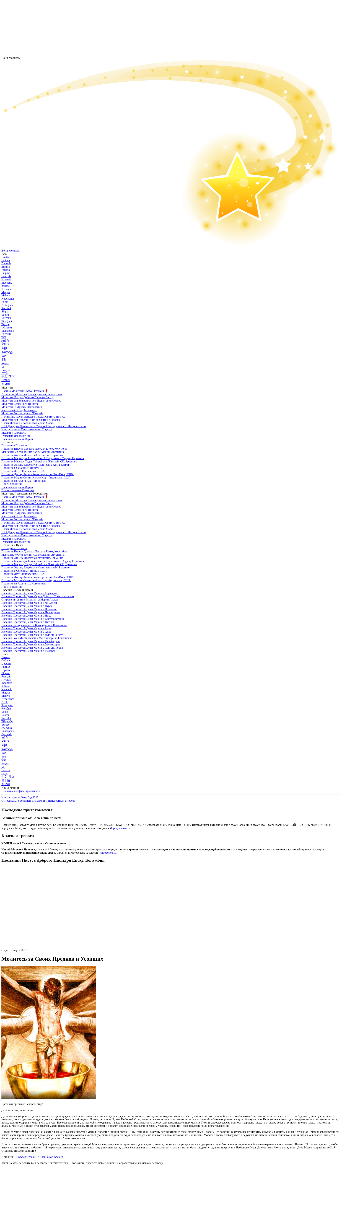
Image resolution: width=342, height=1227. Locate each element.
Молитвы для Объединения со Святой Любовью (31, 419)
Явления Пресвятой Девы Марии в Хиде (26, 631)
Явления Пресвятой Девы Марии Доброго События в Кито (37, 596)
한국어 (5, 383)
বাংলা (3, 337)
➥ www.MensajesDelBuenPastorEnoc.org (39, 1156)
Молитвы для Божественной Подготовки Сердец (31, 400)
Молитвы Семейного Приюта (19, 403)
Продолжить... (120, 828)
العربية (5, 363)
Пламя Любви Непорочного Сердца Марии (27, 422)
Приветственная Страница (17, 490)
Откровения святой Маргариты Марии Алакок (29, 599)
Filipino (5, 273)
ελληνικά (6, 327)
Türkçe (5, 324)
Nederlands (7, 298)
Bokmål (5, 256)
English (5, 266)
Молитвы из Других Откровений (21, 406)
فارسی (5, 369)
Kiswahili (6, 289)
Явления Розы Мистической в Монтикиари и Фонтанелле (36, 638)
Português (7, 305)
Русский (6, 333)
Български (7, 330)
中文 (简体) (8, 376)
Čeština (5, 260)
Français (6, 276)
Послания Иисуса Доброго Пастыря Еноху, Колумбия (34, 448)
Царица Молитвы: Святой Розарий (24, 390)
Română (6, 308)
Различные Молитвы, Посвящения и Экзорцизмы (31, 394)
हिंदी (3, 359)
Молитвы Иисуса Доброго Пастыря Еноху (27, 397)
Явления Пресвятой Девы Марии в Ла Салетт (29, 602)
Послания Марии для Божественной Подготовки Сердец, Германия (42, 458)
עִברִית (4, 373)
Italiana (5, 285)
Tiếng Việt (7, 321)
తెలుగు (5, 343)
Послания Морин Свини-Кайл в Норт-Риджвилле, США (36, 477)
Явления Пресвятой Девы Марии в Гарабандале (30, 641)
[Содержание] (28, 919)
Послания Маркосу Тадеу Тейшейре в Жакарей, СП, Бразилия (39, 461)
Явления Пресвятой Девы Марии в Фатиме (27, 621)
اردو (3, 366)
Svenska (6, 317)
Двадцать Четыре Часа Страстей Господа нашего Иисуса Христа (43, 426)
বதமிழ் (5, 340)
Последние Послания (14, 445)
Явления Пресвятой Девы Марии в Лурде (26, 605)
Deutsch (6, 263)
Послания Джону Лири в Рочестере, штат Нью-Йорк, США (37, 474)
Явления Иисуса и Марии (17, 439)
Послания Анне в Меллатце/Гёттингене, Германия (32, 455)
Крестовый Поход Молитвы (18, 410)
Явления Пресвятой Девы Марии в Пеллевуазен (30, 612)
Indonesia (6, 282)
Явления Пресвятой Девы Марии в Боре (26, 628)
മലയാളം (7, 352)
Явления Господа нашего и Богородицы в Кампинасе (34, 625)
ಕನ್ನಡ (4, 347)
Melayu (5, 295)
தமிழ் (4, 737)
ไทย (3, 356)
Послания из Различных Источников (23, 480)
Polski (4, 301)
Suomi (5, 314)
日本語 (5, 380)
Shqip (4, 311)
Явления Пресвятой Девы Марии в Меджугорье (30, 644)
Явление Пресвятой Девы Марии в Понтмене (29, 609)
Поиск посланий (11, 483)
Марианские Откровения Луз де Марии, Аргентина (32, 451)
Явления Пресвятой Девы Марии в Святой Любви (32, 647)
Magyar (5, 292)
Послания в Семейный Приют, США (24, 467)
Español (6, 269)
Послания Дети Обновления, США (22, 471)
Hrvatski (6, 279)
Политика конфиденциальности (20, 791)
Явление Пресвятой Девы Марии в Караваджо (29, 593)
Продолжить (108, 852)
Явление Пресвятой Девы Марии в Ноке (26, 615)
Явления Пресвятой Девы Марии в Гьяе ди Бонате (32, 634)
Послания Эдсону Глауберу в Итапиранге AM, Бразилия (35, 464)
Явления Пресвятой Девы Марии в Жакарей (28, 650)
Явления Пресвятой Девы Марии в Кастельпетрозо (32, 618)
